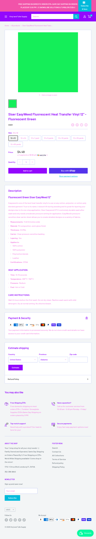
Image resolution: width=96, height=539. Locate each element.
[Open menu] (6, 17)
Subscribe (12, 498)
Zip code (73, 354)
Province (42, 354)
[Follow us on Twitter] (10, 519)
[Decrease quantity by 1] (19, 162)
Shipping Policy (58, 467)
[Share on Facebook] (72, 124)
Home (7, 26)
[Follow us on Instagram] (15, 519)
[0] (89, 16)
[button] (52, 155)
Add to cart (27, 171)
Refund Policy (13, 379)
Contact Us (56, 452)
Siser (10, 125)
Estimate (15, 367)
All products (15, 26)
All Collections (58, 455)
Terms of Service (59, 459)
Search (55, 448)
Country (11, 354)
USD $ (8, 510)
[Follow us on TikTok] (24, 519)
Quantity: (12, 162)
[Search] (76, 16)
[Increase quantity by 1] (32, 162)
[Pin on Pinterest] (77, 124)
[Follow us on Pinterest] (19, 519)
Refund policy (57, 463)
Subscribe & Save (85, 7)
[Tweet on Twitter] (81, 124)
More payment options (68, 176)
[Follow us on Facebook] (6, 519)
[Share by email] (86, 124)
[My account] (84, 16)
